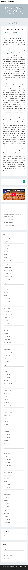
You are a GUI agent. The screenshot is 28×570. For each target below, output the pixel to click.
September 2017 (8, 390)
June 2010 (6, 506)
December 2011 (7, 488)
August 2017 (7, 393)
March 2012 (6, 481)
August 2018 (7, 355)
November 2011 (8, 491)
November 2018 (8, 346)
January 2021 (7, 264)
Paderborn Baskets (8, 222)
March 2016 (6, 431)
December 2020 (7, 267)
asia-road (20, 32)
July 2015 (6, 456)
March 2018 (6, 371)
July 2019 (6, 320)
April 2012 (6, 478)
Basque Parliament (8, 211)
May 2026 (6, 248)
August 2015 (7, 453)
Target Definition (8, 219)
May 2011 (6, 500)
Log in (5, 549)
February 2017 (7, 406)
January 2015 (7, 462)
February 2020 (7, 298)
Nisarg (14, 568)
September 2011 (8, 497)
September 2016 (8, 412)
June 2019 (6, 324)
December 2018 (7, 342)
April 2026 (6, 251)
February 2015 (7, 459)
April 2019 (6, 330)
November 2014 (8, 469)
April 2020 (6, 292)
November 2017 (8, 384)
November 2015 (8, 443)
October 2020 (7, 273)
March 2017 (6, 402)
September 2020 (8, 276)
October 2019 (7, 311)
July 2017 (6, 396)
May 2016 (6, 424)
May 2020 (6, 289)
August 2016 (7, 415)
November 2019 (8, 308)
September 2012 (8, 475)
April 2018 (6, 368)
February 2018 (7, 374)
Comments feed (8, 555)
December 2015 (7, 440)
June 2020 (6, 286)
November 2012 (8, 472)
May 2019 (6, 327)
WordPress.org (7, 558)
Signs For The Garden (9, 225)
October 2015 (7, 447)
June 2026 (6, 245)
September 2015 (8, 450)
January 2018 (7, 377)
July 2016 (6, 418)
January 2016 (7, 437)
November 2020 (8, 270)
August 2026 (7, 238)
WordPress (19, 566)
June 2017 (6, 399)
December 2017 (7, 380)
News (5, 535)
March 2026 (6, 254)
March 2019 (6, 333)
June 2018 (6, 361)
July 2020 (6, 283)
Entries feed (7, 552)
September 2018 (8, 352)
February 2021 (7, 261)
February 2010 (7, 519)
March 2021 (6, 257)
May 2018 (6, 365)
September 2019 (8, 314)
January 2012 (7, 484)
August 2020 (7, 279)
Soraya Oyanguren (14, 52)
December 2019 (7, 305)
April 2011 (6, 503)
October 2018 (7, 349)
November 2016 (8, 409)
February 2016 (7, 434)
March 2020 (6, 295)
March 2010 (6, 516)
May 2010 (6, 510)
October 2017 (7, 387)
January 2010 (7, 522)
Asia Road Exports (7, 2)
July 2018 (6, 358)
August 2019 (7, 317)
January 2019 (7, 339)
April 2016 (6, 428)
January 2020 (7, 302)
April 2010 (6, 513)
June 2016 (6, 421)
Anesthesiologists (14, 30)
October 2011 (7, 494)
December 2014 (7, 466)
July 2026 (6, 242)
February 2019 (7, 336)
